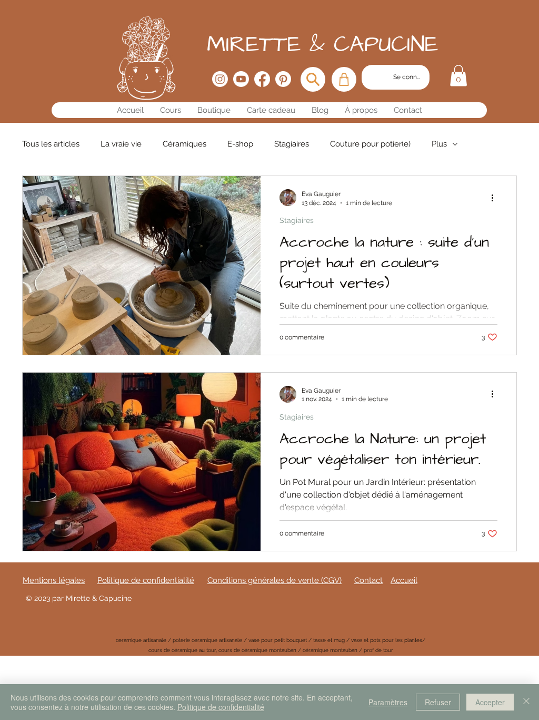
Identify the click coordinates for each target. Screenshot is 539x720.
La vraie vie (121, 144)
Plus (439, 144)
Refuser (438, 702)
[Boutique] (344, 79)
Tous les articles (50, 144)
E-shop (240, 144)
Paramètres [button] (387, 702)
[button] (458, 75)
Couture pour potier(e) (370, 144)
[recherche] (313, 79)
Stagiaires (291, 144)
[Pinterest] (283, 79)
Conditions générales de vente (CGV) (274, 580)
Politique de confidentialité (220, 707)
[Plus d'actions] (496, 197)
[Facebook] (262, 79)
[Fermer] (526, 702)
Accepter (490, 702)
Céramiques (184, 144)
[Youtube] (241, 79)
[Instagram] (220, 79)
